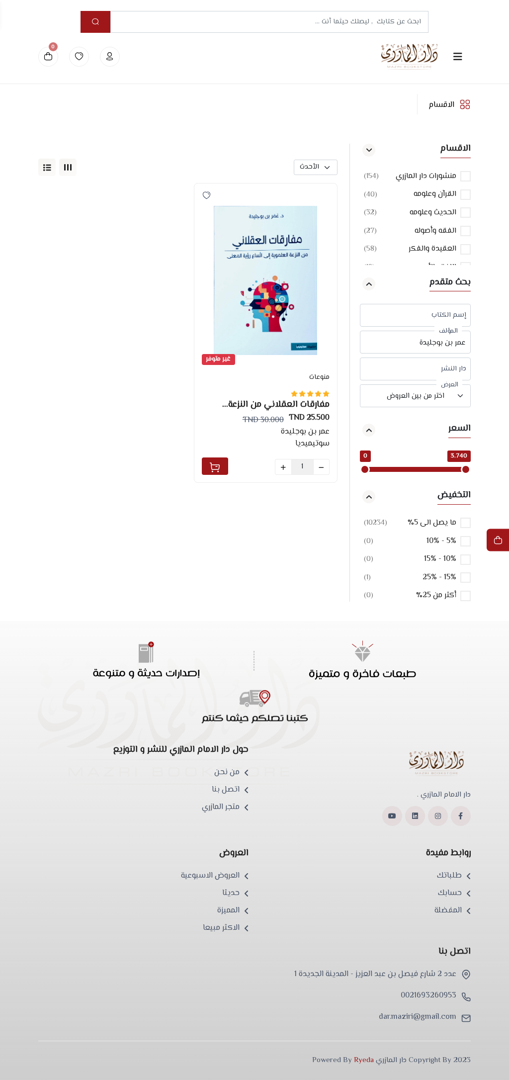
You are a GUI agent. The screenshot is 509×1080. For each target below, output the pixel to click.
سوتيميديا (312, 444)
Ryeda (364, 1060)
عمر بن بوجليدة (305, 432)
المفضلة (448, 911)
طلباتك (449, 876)
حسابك (450, 894)
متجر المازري (221, 807)
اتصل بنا (226, 790)
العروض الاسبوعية (210, 876)
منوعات (319, 377)
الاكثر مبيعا (221, 928)
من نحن (227, 773)
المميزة (228, 911)
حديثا (231, 894)
